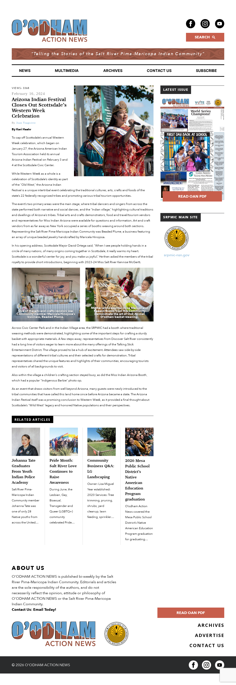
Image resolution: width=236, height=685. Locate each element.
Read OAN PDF (192, 196)
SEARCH (202, 37)
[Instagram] (205, 23)
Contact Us (159, 70)
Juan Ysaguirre (26, 122)
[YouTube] (219, 23)
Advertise (209, 635)
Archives (112, 70)
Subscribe (206, 70)
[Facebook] (190, 23)
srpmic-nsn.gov (176, 255)
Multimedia (67, 70)
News (24, 70)
